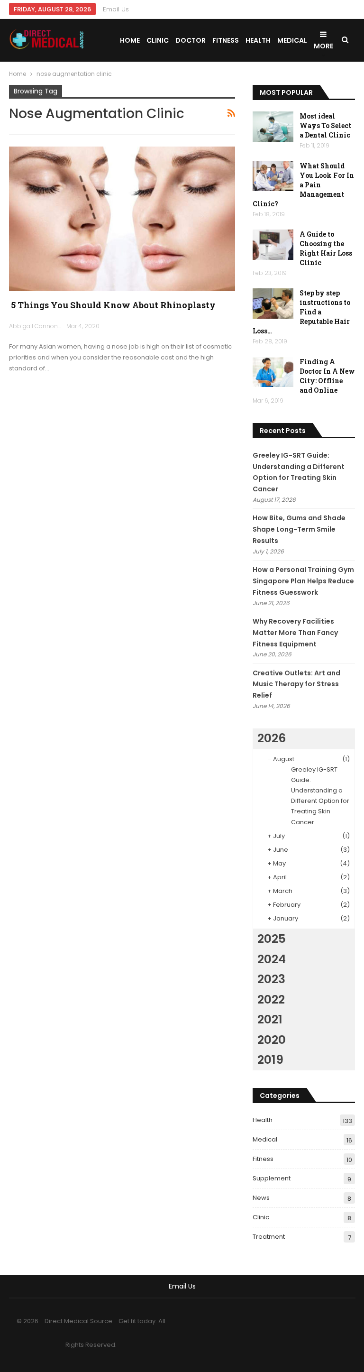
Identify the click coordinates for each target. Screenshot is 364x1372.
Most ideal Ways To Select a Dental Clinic (325, 125)
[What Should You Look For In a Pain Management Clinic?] (273, 176)
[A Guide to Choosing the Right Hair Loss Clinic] (273, 245)
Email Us (116, 9)
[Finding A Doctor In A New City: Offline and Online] (273, 372)
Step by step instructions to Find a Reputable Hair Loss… (301, 311)
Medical (292, 40)
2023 (271, 979)
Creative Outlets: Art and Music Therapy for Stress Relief (296, 684)
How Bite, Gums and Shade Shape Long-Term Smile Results (299, 529)
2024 (271, 959)
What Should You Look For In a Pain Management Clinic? (303, 184)
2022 (271, 999)
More (323, 46)
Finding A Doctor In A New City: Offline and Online (327, 376)
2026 (271, 738)
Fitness (225, 40)
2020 (271, 1039)
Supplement (272, 1178)
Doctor (190, 40)
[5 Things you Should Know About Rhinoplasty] (122, 219)
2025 (271, 938)
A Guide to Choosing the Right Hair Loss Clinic (326, 248)
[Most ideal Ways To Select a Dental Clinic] (273, 126)
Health (258, 40)
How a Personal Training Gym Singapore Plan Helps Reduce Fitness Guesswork (303, 581)
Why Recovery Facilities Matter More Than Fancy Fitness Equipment (295, 633)
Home (130, 40)
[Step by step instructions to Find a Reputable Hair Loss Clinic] (273, 303)
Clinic (157, 40)
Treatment (269, 1236)
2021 (269, 1019)
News (261, 1197)
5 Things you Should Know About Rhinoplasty (112, 305)
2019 (270, 1059)
